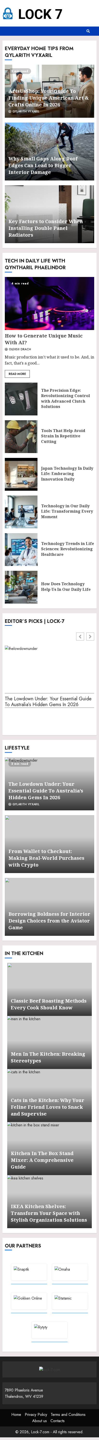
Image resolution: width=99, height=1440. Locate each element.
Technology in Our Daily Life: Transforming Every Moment (21, 512)
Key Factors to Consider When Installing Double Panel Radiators (45, 228)
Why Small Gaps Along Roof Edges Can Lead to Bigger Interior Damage (43, 165)
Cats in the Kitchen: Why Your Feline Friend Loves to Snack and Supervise (47, 1107)
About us (39, 1421)
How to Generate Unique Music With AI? (49, 303)
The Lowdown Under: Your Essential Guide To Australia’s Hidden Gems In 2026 (48, 702)
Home (16, 1414)
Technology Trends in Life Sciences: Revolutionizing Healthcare (21, 549)
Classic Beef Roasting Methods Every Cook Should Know (49, 1004)
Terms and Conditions (68, 1414)
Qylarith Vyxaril (25, 112)
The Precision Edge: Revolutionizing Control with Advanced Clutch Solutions (21, 399)
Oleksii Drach (19, 349)
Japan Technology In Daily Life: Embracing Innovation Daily (21, 474)
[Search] (88, 31)
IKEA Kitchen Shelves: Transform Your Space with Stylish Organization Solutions (49, 1213)
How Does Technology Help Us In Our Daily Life (21, 587)
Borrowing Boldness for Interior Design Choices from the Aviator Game (49, 921)
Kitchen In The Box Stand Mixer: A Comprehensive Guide (42, 1160)
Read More (17, 374)
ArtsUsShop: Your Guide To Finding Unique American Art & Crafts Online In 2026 (48, 98)
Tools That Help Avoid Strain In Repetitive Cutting (21, 436)
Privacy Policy (36, 1414)
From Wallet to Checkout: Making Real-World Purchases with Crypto (46, 858)
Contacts (57, 1421)
